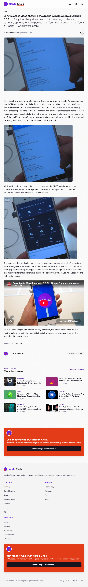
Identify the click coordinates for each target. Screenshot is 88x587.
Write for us (8, 530)
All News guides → (77, 369)
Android (7, 504)
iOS (5, 512)
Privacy (61, 581)
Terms (68, 581)
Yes (72, 354)
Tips (46, 495)
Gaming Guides (9, 499)
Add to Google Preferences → (44, 449)
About (74, 581)
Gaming (7, 487)
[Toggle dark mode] (81, 3)
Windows (48, 491)
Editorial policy (9, 535)
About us (7, 522)
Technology (49, 487)
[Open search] (75, 3)
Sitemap (81, 581)
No (81, 354)
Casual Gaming (9, 491)
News (6, 11)
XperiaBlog (17, 343)
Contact (7, 526)
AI (4, 508)
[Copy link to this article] (82, 32)
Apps (47, 499)
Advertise (7, 539)
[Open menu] (70, 4)
